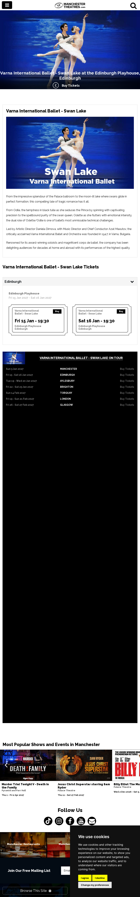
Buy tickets (127, 369)
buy (57, 311)
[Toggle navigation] (7, 5)
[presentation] (6, 765)
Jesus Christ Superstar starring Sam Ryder (84, 786)
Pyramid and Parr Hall (14, 790)
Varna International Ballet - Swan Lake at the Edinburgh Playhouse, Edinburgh (70, 75)
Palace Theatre (66, 790)
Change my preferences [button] (95, 884)
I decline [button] (100, 877)
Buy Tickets (70, 85)
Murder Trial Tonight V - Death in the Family (25, 786)
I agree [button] (85, 877)
